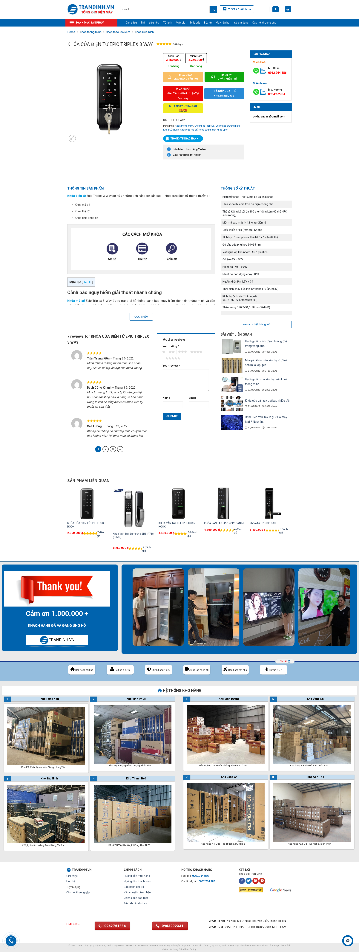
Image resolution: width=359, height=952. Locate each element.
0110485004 (141, 945)
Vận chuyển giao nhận (137, 892)
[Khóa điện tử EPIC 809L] (271, 503)
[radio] (173, 58)
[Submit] (213, 9)
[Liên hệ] (348, 941)
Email (192, 397)
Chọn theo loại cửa (118, 32)
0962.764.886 (277, 73)
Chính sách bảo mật (136, 898)
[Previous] (67, 523)
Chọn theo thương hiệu (228, 125)
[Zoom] (72, 138)
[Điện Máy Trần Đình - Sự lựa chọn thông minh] (90, 9)
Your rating (171, 346)
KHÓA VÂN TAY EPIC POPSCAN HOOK (177, 525)
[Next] (291, 523)
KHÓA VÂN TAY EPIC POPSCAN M (224, 523)
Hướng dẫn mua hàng (137, 875)
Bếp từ (208, 22)
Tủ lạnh (167, 22)
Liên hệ (70, 881)
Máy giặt (181, 22)
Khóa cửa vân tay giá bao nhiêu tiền (267, 400)
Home (71, 32)
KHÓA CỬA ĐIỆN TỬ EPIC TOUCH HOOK (86, 525)
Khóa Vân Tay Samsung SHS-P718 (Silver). (133, 535)
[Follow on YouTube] (262, 881)
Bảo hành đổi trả (134, 887)
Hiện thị (87, 282)
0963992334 (276, 94)
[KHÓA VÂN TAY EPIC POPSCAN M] (225, 503)
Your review (171, 365)
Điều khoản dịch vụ (135, 903)
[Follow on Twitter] (249, 881)
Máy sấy (195, 22)
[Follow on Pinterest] (255, 881)
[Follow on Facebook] (242, 881)
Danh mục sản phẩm (90, 22)
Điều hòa (154, 22)
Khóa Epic (222, 129)
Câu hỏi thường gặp (264, 22)
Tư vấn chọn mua (239, 9)
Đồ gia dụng (241, 22)
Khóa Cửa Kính (144, 32)
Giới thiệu (131, 22)
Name (166, 397)
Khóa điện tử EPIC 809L (263, 523)
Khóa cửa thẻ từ (207, 129)
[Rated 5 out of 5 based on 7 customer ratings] (164, 44)
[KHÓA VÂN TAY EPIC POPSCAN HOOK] (179, 503)
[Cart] (288, 9)
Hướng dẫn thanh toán (137, 881)
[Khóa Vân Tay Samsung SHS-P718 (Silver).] (134, 508)
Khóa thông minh (90, 32)
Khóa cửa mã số (188, 129)
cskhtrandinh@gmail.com (269, 116)
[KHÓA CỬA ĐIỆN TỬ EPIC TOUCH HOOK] (88, 503)
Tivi (143, 22)
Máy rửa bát (223, 22)
